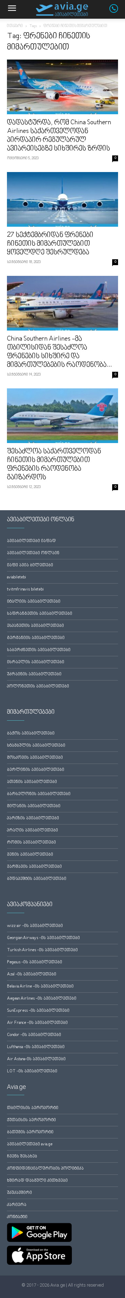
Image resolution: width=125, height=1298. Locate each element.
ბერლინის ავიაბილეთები (35, 770)
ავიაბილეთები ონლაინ (33, 553)
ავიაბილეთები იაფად (31, 541)
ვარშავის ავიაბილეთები (34, 866)
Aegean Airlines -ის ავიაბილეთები (41, 998)
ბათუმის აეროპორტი (30, 1132)
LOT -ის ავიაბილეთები (32, 1071)
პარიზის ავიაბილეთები (33, 818)
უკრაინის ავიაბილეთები (34, 674)
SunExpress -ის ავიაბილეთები (38, 1010)
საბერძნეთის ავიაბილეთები (38, 650)
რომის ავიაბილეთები (31, 842)
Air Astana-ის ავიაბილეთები (36, 1059)
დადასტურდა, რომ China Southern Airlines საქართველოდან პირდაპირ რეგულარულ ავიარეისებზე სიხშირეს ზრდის (59, 136)
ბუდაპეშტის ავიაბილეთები (36, 879)
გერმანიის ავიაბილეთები (36, 638)
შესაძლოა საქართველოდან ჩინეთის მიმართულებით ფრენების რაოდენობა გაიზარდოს (54, 465)
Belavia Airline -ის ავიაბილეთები (40, 986)
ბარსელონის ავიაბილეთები (38, 794)
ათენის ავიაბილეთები (32, 782)
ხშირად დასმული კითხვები (37, 1180)
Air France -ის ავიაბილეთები (37, 1023)
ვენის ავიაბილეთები (30, 854)
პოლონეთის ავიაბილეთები (38, 686)
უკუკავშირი (19, 1193)
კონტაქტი (17, 1217)
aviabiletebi (16, 577)
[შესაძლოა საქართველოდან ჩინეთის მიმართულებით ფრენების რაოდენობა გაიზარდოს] (62, 415)
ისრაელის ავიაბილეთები (35, 662)
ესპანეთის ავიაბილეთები (35, 626)
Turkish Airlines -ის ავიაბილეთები (42, 950)
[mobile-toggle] (12, 9)
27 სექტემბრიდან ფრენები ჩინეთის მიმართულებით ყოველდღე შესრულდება (50, 244)
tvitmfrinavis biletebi (25, 589)
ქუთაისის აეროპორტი (31, 1120)
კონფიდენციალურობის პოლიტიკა (45, 1168)
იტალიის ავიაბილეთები (33, 601)
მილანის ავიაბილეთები (33, 806)
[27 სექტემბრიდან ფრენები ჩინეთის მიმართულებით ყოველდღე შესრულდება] (62, 199)
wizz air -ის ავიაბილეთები (35, 926)
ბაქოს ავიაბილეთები (31, 733)
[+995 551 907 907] (117, 11)
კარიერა (16, 1205)
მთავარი (15, 26)
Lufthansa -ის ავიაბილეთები (36, 1047)
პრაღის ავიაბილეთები (32, 830)
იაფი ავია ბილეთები (30, 565)
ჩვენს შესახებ (22, 1156)
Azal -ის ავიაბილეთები (31, 974)
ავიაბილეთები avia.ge (29, 1144)
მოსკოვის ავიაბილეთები (35, 757)
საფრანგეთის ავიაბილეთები (39, 613)
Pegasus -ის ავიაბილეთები (34, 962)
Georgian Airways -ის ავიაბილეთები (43, 938)
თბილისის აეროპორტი (32, 1108)
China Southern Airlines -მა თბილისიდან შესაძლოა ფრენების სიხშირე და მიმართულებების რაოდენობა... (59, 352)
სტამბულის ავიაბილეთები (36, 745)
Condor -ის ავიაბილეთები (34, 1035)
